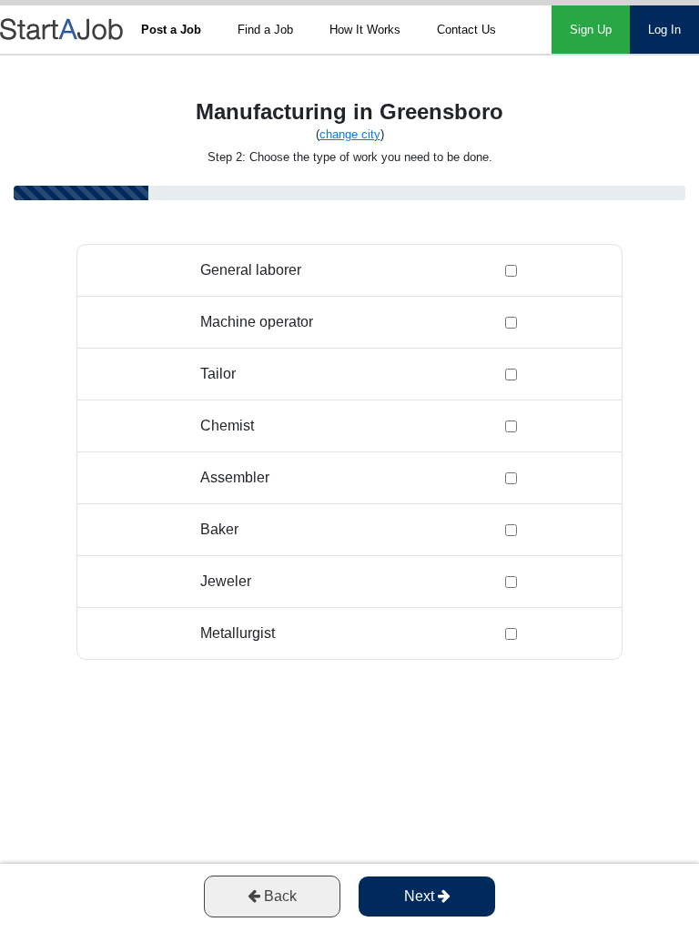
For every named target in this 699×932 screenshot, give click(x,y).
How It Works (364, 29)
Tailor (218, 373)
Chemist (227, 425)
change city (349, 134)
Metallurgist (237, 633)
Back (278, 896)
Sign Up (591, 29)
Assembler (234, 477)
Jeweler (225, 581)
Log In (664, 29)
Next (421, 896)
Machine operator (256, 321)
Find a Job (265, 29)
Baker (219, 529)
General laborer (250, 270)
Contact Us (466, 29)
